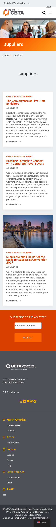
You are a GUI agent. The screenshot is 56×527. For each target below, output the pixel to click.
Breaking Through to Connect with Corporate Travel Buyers (25, 162)
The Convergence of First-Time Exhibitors (26, 102)
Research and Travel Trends (19, 96)
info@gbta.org (12, 392)
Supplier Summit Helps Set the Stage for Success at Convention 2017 (26, 259)
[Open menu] (50, 12)
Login (48, 6)
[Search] (44, 12)
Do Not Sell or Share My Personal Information (25, 517)
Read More (13, 142)
